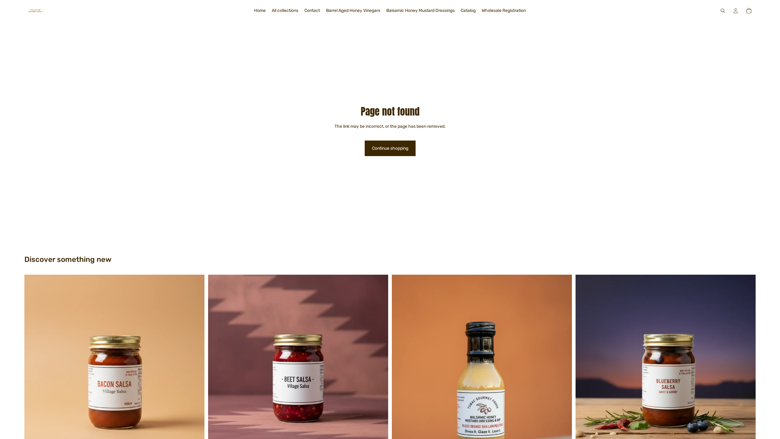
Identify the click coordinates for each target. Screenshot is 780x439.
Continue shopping (390, 148)
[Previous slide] (217, 364)
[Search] (722, 10)
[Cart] (749, 10)
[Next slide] (379, 364)
